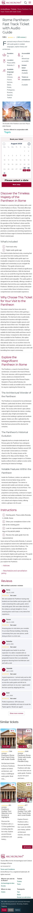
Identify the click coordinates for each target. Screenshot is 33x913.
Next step (16, 184)
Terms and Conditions (8, 869)
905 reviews (21, 37)
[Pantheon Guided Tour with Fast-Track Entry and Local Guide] (24, 792)
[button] (29, 144)
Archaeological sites (7, 883)
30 (28, 169)
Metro (19, 894)
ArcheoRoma (5, 9)
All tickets (27, 847)
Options (17, 910)
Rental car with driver (24, 897)
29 (24, 169)
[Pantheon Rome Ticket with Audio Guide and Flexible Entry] (24, 739)
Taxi (18, 892)
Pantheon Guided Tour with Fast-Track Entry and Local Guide (24, 812)
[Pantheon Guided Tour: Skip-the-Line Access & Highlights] (8, 792)
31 (4, 174)
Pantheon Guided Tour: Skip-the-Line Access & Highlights (6, 813)
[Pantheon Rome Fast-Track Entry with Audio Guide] (8, 739)
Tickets (13, 9)
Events (3, 886)
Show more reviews (16, 713)
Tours (19, 884)
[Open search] (25, 2)
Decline (11, 910)
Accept (4, 910)
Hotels (3, 892)
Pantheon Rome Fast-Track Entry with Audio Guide (8, 757)
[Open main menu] (30, 3)
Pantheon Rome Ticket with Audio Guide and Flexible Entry (24, 758)
